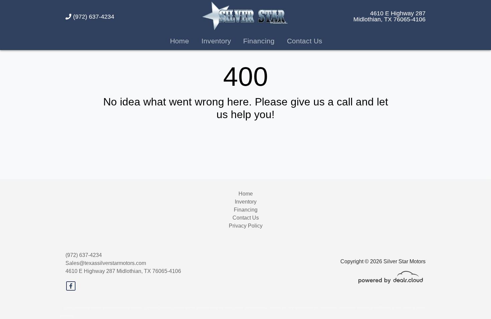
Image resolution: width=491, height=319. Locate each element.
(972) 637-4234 (92, 16)
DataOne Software (171, 307)
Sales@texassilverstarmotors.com (105, 263)
